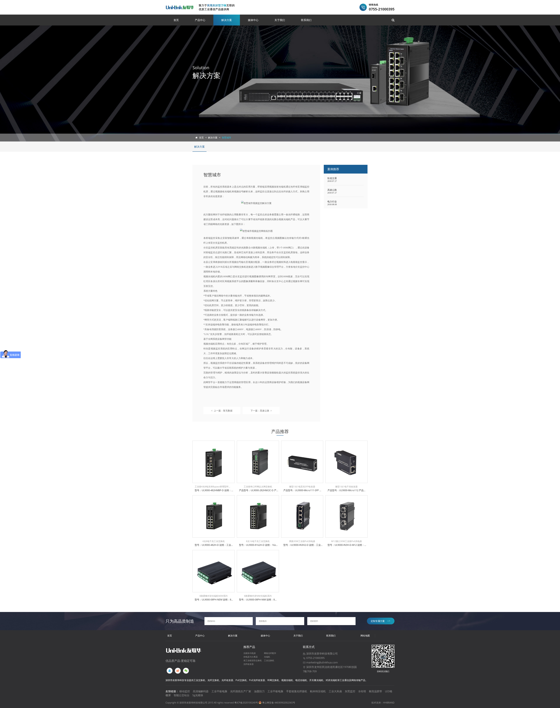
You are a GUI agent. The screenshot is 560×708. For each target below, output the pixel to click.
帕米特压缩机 (318, 691)
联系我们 (306, 20)
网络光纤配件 (270, 653)
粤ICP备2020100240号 (246, 702)
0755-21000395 (315, 658)
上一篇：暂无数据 (223, 410)
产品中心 (200, 20)
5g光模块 (197, 695)
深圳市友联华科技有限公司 (322, 653)
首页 (176, 20)
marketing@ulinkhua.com (322, 662)
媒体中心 (253, 20)
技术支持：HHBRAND (382, 702)
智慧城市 (226, 137)
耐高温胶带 (375, 691)
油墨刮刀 (259, 691)
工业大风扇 (335, 691)
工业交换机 (269, 660)
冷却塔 (362, 691)
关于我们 (279, 20)
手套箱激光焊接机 (296, 691)
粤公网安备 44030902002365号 (278, 702)
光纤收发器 (248, 664)
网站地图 (365, 635)
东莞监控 (350, 691)
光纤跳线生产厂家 (240, 691)
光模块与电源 (249, 653)
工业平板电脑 (219, 691)
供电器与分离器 (250, 656)
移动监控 (184, 691)
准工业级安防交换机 (252, 660)
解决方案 (226, 20)
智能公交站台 (181, 695)
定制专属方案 (378, 621)
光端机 (267, 656)
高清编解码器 (201, 691)
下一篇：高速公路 (260, 410)
